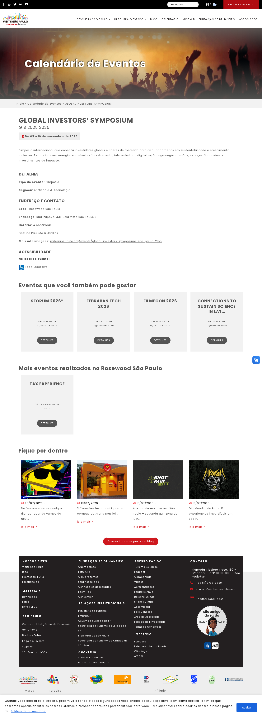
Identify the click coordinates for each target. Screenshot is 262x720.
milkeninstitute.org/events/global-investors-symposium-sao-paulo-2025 (106, 241)
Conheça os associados (94, 586)
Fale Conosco (143, 611)
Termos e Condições (147, 626)
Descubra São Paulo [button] (93, 19)
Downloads (29, 596)
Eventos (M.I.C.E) (33, 576)
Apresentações (144, 586)
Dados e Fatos (31, 635)
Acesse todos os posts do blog (131, 541)
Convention (85, 596)
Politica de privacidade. (28, 711)
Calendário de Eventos (44, 104)
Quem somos (87, 567)
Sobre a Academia (90, 657)
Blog (153, 19)
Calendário (170, 19)
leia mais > (29, 527)
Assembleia (142, 606)
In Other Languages (210, 599)
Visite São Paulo (32, 567)
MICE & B (189, 19)
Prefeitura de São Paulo (93, 635)
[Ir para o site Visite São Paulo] (14, 17)
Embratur (84, 615)
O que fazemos (88, 576)
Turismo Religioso (146, 567)
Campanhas (143, 576)
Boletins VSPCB (144, 596)
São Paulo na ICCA (34, 652)
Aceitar (247, 707)
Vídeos (138, 581)
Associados (248, 19)
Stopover (28, 646)
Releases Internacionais (150, 646)
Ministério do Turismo (92, 610)
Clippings (140, 651)
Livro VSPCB (29, 606)
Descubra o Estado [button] (129, 19)
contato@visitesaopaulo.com (215, 589)
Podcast (139, 572)
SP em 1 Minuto (143, 601)
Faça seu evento (33, 641)
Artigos (139, 656)
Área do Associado (241, 4)
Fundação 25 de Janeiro (217, 19)
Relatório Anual (144, 591)
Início (20, 104)
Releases (140, 641)
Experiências (30, 581)
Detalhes (47, 340)
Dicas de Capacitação (93, 662)
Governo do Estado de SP (94, 620)
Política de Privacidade (150, 621)
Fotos (25, 601)
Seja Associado (88, 581)
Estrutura (84, 572)
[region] (131, 707)
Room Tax (84, 591)
